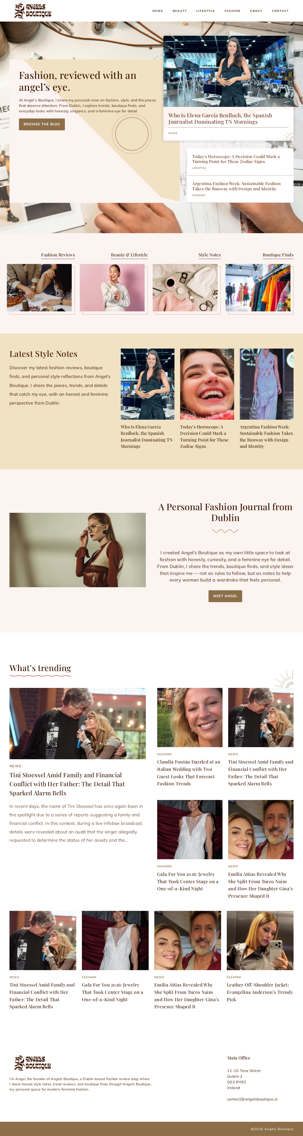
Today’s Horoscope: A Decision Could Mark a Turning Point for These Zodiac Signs (236, 159)
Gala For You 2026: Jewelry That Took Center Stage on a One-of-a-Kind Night (188, 881)
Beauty (180, 11)
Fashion (233, 11)
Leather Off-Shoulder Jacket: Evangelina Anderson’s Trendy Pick (260, 992)
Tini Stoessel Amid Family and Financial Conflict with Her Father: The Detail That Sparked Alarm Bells (67, 784)
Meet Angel (225, 596)
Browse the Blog (42, 124)
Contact (280, 11)
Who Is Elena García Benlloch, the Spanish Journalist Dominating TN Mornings (220, 118)
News (157, 11)
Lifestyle (205, 11)
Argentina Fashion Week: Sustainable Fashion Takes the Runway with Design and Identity (236, 186)
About (256, 11)
